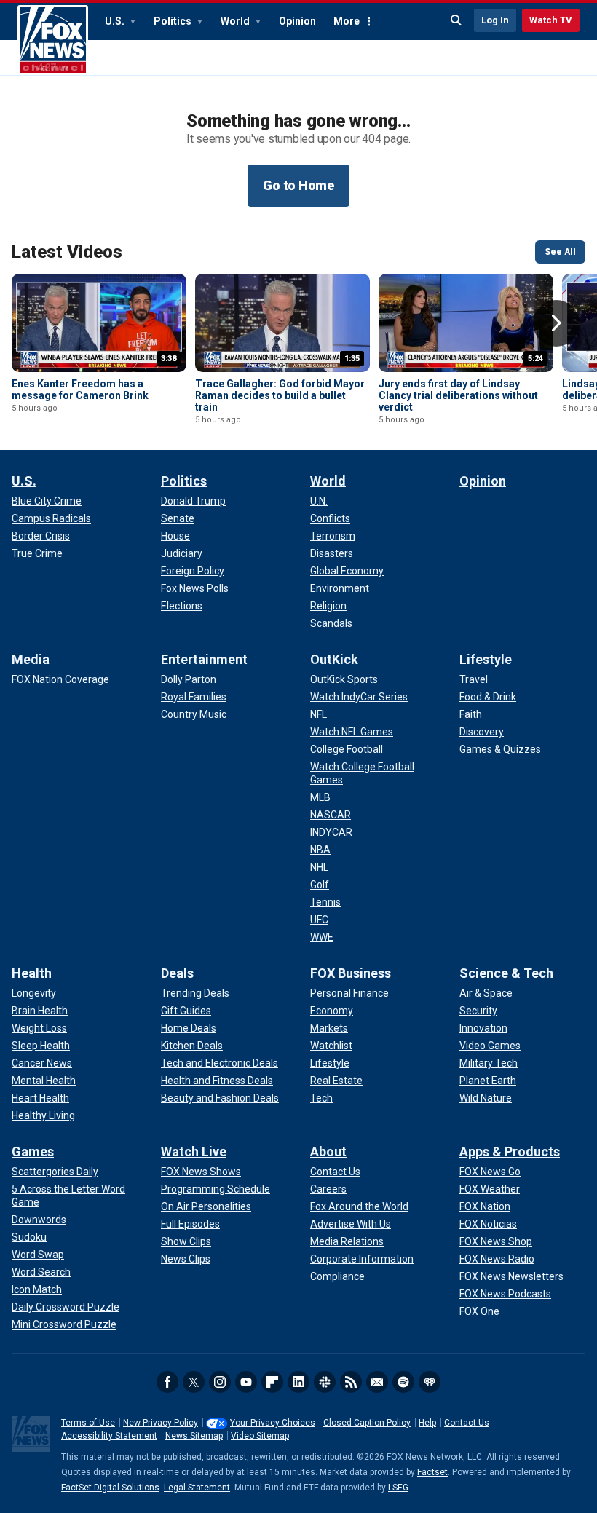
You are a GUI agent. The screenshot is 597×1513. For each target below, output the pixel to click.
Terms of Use (88, 1423)
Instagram (220, 1382)
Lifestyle (485, 659)
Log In (495, 20)
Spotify (403, 1382)
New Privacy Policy (160, 1423)
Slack (325, 1382)
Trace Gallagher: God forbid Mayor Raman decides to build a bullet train (280, 395)
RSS (351, 1382)
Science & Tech (506, 973)
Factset (432, 1472)
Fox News (52, 40)
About (328, 1151)
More (346, 21)
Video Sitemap (260, 1436)
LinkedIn (298, 1382)
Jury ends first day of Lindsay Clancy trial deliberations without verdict (458, 395)
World (236, 21)
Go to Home (298, 185)
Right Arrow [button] (556, 323)
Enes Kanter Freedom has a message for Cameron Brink (80, 389)
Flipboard (272, 1382)
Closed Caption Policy (367, 1423)
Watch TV (550, 20)
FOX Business (350, 973)
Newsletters (377, 1382)
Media (31, 659)
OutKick (334, 659)
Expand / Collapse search (456, 20)
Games (33, 1151)
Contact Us (466, 1423)
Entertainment (204, 659)
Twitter (194, 1382)
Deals (177, 973)
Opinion (297, 21)
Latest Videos (67, 252)
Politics (174, 21)
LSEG (398, 1487)
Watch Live (193, 1151)
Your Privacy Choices (272, 1423)
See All (560, 252)
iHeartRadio (429, 1382)
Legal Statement (197, 1487)
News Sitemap (194, 1436)
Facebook (167, 1382)
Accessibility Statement (109, 1436)
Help (427, 1423)
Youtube (246, 1382)
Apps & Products (509, 1151)
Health (32, 973)
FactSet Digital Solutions (110, 1487)
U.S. (116, 21)
